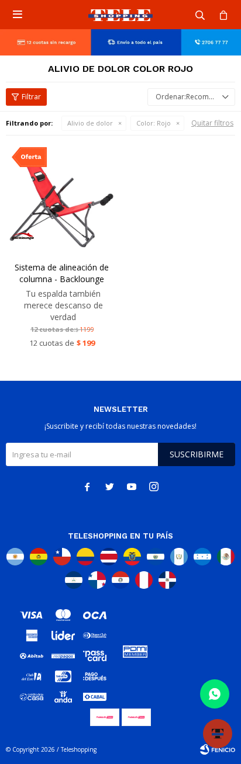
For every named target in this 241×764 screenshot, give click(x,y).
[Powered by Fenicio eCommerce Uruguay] (217, 749)
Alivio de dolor (90, 123)
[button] (200, 14)
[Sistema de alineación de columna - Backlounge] (62, 197)
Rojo (153, 123)
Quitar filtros (212, 123)
